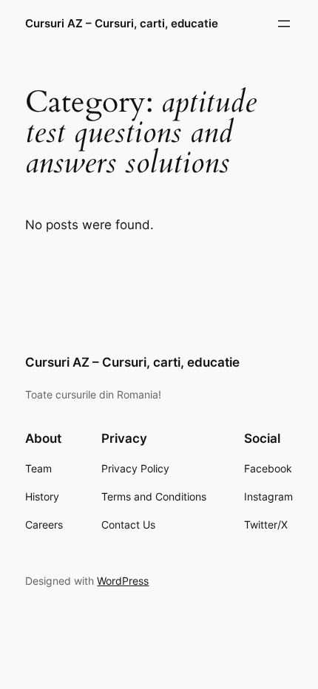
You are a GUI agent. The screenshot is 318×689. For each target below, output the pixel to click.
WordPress (123, 580)
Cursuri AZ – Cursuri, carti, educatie (121, 23)
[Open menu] (284, 24)
